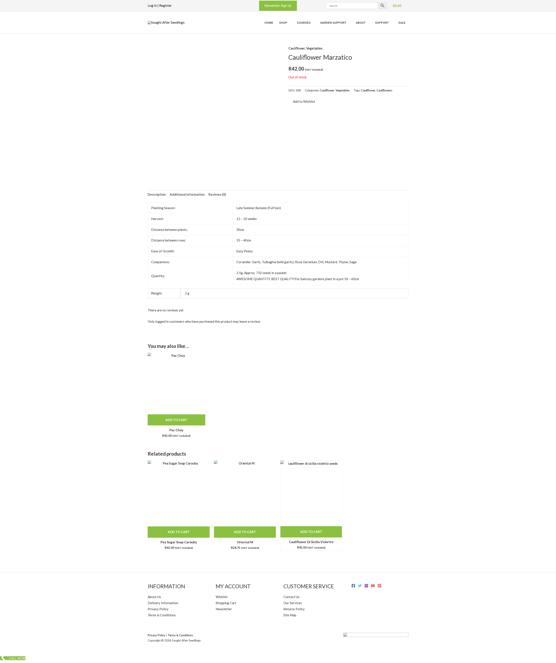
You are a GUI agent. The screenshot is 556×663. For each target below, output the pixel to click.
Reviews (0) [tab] (217, 194)
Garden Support (333, 22)
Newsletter (224, 609)
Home (269, 22)
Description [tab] (157, 194)
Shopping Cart (226, 603)
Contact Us (291, 597)
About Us (154, 597)
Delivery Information (163, 603)
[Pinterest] (379, 586)
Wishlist (222, 597)
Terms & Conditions (162, 615)
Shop (283, 22)
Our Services (292, 603)
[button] (278, 6)
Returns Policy (294, 609)
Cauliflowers (384, 90)
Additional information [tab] (187, 194)
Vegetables (314, 48)
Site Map (289, 615)
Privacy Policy (158, 609)
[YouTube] (373, 586)
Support (382, 22)
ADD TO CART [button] (176, 420)
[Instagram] (366, 586)
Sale (401, 22)
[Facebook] (353, 586)
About (361, 22)
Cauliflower (296, 48)
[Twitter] (360, 586)
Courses (304, 22)
